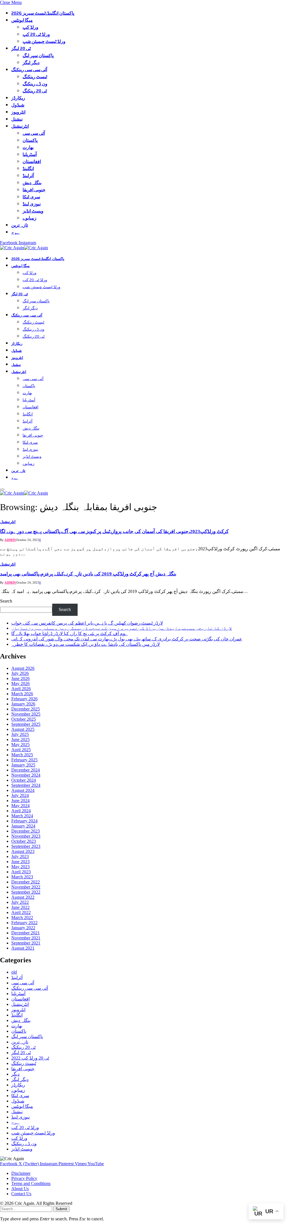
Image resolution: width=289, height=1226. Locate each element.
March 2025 (22, 754)
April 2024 (21, 810)
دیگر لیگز (31, 62)
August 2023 (22, 851)
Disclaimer (20, 1173)
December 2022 (25, 882)
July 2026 (20, 673)
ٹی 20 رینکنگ (35, 90)
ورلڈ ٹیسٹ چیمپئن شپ (44, 41)
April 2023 (21, 871)
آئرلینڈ (28, 175)
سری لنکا (31, 196)
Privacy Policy (24, 1178)
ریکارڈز (18, 97)
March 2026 (22, 693)
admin (10, 539)
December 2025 (25, 709)
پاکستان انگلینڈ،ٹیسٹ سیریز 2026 (42, 13)
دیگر (15, 1074)
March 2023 (22, 876)
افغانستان (32, 161)
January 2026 (23, 703)
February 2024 (24, 820)
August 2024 (22, 790)
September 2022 (25, 892)
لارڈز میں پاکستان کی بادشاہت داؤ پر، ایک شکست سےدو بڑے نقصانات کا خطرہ (85, 644)
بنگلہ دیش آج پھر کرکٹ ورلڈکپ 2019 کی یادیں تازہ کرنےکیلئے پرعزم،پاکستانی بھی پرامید (88, 574)
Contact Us (21, 1193)
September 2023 (25, 846)
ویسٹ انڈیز (33, 211)
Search (6, 601)
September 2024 (25, 785)
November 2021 (25, 937)
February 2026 (24, 698)
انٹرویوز (18, 112)
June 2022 (20, 907)
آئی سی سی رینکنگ (29, 69)
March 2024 (22, 815)
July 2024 (20, 795)
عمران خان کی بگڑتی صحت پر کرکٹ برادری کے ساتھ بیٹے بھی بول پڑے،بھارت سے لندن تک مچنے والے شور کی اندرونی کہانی (126, 638)
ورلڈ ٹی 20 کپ (36, 34)
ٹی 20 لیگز (21, 48)
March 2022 (22, 917)
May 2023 (20, 866)
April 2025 (21, 749)
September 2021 (25, 943)
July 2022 (20, 902)
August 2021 (22, 948)
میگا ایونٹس (22, 20)
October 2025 (23, 719)
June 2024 (20, 800)
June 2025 (20, 739)
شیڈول (17, 105)
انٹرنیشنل (20, 126)
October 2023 (23, 841)
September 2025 (25, 724)
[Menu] (2, 489)
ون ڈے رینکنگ (35, 83)
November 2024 (25, 775)
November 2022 (25, 887)
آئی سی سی (34, 133)
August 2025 (22, 729)
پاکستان (30, 140)
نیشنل (17, 119)
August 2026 (22, 668)
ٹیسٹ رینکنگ (35, 76)
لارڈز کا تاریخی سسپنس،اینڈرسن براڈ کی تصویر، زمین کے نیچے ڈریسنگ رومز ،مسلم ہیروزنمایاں (121, 628)
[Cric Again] (24, 247)
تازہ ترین (19, 225)
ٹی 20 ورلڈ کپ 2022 (30, 1058)
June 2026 (20, 678)
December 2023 (25, 831)
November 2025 (25, 714)
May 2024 (20, 805)
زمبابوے (29, 218)
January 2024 (23, 826)
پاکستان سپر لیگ (38, 55)
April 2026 (21, 688)
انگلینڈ (28, 168)
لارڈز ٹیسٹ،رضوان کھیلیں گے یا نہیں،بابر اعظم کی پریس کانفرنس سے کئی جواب (87, 623)
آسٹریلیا (30, 154)
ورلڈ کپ (30, 27)
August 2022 (22, 897)
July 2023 (20, 856)
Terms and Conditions (31, 1183)
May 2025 (20, 744)
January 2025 (23, 765)
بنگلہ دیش (32, 182)
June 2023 (20, 861)
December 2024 (25, 770)
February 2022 (24, 922)
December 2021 (25, 932)
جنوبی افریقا (34, 189)
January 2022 (23, 927)
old (14, 972)
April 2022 (21, 912)
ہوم (15, 232)
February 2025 (24, 759)
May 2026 (20, 683)
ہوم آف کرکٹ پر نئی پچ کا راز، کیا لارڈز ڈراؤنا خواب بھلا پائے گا (69, 633)
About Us (20, 1188)
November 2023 (25, 836)
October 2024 (23, 780)
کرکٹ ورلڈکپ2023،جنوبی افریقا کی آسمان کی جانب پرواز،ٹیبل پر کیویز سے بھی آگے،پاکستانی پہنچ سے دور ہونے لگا (114, 531)
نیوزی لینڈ (32, 203)
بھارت (28, 147)
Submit (61, 1209)
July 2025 (20, 734)
